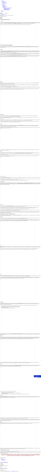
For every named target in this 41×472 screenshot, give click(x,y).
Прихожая (4, 4)
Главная (2, 0)
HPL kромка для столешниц (7, 9)
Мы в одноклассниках (3, 459)
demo (1, 21)
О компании (2, 1)
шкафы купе (4, 6)
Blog (1, 10)
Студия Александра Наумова (4, 462)
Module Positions (4, 5)
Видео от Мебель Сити (5, 3)
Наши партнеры (4, 2)
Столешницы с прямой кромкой (7, 8)
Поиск (1, 12)
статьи (2, 11)
